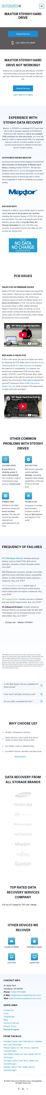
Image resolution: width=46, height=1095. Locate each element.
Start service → (21, 756)
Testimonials (9, 1016)
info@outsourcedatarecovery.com (25, 995)
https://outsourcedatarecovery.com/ (25, 998)
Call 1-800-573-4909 (25, 43)
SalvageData (37, 1081)
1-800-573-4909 (18, 992)
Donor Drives (19, 170)
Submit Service (23, 34)
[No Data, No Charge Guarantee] (23, 246)
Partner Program (11, 1029)
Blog (6, 1020)
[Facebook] (19, 1089)
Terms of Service (11, 1023)
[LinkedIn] (23, 1089)
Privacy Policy (10, 1026)
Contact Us (9, 1010)
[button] (23, 685)
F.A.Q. (6, 1013)
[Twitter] (27, 1089)
